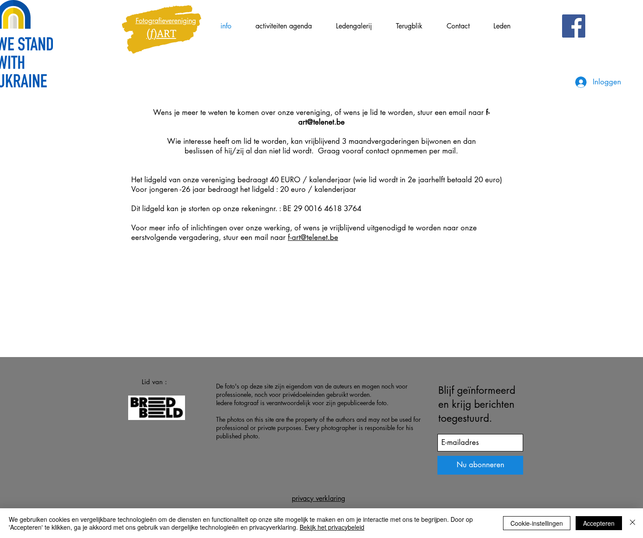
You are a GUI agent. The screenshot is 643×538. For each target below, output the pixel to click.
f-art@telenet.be (313, 237)
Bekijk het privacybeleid (332, 527)
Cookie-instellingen (536, 523)
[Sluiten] (632, 523)
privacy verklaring (318, 498)
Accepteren (599, 523)
